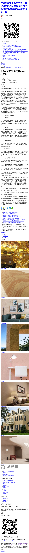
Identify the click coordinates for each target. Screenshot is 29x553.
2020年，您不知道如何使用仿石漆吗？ (12, 222)
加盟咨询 (3, 232)
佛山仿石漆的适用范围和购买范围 (11, 218)
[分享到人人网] (10, 208)
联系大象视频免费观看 (11, 59)
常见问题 (14, 58)
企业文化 (10, 46)
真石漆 (15, 51)
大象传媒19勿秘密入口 (8, 49)
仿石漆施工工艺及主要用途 (9, 213)
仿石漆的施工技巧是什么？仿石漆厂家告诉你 (14, 219)
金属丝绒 (5, 492)
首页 (5, 43)
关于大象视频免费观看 (10, 45)
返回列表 (5, 236)
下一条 (4, 237)
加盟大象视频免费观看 (10, 55)
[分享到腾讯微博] (7, 208)
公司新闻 (5, 58)
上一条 (4, 234)
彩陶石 (6, 51)
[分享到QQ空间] (3, 208)
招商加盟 (5, 472)
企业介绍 (5, 46)
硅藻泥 (23, 52)
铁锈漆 (6, 52)
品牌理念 (14, 46)
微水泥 (19, 51)
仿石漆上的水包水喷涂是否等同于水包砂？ (13, 221)
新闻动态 (6, 56)
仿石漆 (21, 67)
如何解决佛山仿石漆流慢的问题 (10, 215)
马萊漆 (14, 52)
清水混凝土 (20, 544)
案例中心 (5, 474)
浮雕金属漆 (19, 52)
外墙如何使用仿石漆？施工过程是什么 (12, 216)
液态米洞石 (10, 51)
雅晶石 (4, 483)
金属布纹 (10, 52)
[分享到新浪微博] (5, 208)
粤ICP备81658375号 (8, 541)
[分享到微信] (12, 208)
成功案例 (6, 53)
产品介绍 (7, 48)
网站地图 (3, 551)
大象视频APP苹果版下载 (20, 49)
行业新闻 (10, 58)
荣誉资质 (19, 46)
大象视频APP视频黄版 (22, 543)
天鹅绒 (22, 51)
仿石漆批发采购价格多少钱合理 (10, 212)
